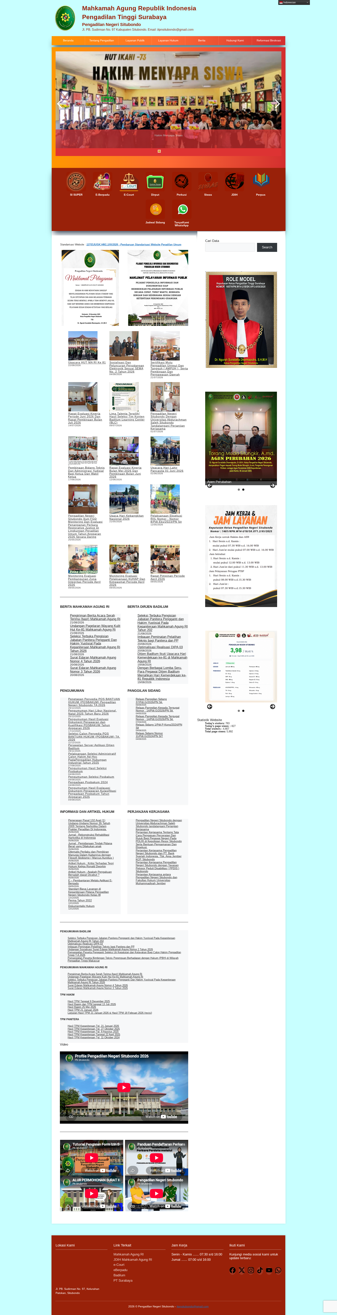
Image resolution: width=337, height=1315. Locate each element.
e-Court (119, 1265)
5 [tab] (169, 151)
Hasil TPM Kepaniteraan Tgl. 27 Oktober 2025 (94, 1028)
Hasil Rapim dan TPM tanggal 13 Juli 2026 (92, 1004)
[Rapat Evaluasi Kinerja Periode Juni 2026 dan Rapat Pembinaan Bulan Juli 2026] (83, 397)
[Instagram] (251, 1271)
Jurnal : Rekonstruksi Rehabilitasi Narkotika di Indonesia (88, 836)
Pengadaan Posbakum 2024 (88, 782)
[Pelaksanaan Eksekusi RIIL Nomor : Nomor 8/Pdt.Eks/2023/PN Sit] (165, 499)
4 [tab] (164, 151)
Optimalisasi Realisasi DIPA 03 (160, 647)
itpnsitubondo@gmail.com (193, 1306)
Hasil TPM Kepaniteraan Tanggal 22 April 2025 (94, 1034)
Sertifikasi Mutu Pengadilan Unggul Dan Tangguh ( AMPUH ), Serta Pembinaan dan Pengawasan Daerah (169, 368)
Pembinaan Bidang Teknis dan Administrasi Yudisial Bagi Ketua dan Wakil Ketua (86, 472)
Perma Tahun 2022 (80, 900)
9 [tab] (188, 151)
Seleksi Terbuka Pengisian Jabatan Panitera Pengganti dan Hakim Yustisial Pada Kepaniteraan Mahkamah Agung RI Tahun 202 (162, 623)
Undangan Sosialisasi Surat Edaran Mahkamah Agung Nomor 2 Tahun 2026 (110, 949)
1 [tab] (149, 151)
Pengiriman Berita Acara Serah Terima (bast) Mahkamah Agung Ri (95, 617)
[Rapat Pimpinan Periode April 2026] (165, 559)
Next (276, 103)
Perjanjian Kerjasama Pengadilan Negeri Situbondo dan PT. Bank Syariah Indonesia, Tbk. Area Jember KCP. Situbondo (159, 855)
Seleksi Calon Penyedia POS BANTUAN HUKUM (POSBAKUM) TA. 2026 (94, 736)
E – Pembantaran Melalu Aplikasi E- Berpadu (90, 882)
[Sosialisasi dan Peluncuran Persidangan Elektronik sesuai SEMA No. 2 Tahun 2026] (124, 346)
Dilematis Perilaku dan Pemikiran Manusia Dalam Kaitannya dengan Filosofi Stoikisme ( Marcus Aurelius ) (91, 854)
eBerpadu (120, 1270)
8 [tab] (183, 151)
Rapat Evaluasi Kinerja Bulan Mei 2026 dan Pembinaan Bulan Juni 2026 (125, 472)
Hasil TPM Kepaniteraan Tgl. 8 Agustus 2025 (93, 1031)
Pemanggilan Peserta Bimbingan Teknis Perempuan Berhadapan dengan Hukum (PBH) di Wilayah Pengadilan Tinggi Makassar (123, 959)
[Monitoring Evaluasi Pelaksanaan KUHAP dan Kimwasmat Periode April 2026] (124, 559)
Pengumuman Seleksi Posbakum (91, 776)
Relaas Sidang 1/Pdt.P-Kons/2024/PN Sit (159, 726)
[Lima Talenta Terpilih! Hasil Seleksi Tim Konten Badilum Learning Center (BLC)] (124, 397)
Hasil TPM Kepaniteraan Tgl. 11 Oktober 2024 (94, 1037)
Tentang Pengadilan (101, 40)
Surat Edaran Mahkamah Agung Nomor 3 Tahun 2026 (93, 669)
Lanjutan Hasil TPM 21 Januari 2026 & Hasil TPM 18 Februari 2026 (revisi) (110, 1012)
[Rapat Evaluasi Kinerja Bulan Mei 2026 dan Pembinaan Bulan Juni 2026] (124, 451)
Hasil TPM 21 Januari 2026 (83, 1009)
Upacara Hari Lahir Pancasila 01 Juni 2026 (167, 469)
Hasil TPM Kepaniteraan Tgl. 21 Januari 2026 (93, 1025)
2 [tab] (154, 151)
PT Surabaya (123, 1280)
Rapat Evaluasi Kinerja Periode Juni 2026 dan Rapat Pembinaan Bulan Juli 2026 (85, 418)
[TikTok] (260, 1271)
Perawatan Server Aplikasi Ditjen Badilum (91, 747)
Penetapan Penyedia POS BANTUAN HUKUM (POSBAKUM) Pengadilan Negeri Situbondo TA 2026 (94, 702)
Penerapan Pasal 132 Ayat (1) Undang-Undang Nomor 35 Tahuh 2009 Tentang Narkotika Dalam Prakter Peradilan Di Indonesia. (89, 825)
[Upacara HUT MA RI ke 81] (83, 346)
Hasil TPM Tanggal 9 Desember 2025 (89, 1001)
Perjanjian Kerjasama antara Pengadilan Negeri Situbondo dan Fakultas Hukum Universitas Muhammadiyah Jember (156, 879)
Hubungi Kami (235, 40)
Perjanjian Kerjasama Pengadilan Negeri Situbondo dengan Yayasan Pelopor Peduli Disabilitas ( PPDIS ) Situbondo (157, 867)
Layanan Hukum (168, 40)
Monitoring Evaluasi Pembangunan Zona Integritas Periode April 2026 (84, 580)
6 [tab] (173, 151)
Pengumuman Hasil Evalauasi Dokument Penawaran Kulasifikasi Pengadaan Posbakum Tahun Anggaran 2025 (92, 792)
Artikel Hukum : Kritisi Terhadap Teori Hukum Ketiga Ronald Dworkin (91, 865)
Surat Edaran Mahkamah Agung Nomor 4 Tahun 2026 (93, 659)
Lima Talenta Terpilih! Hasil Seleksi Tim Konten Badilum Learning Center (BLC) (127, 418)
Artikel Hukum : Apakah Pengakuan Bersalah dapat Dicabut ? (90, 873)
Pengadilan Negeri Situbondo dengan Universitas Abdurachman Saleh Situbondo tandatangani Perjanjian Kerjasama (169, 421)
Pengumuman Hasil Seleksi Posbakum (87, 770)
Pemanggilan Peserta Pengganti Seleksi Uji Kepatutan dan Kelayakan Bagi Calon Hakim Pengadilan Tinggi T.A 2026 (124, 954)
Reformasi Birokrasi (269, 40)
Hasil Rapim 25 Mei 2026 (82, 1007)
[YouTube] (269, 1271)
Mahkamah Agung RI (129, 1254)
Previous (60, 103)
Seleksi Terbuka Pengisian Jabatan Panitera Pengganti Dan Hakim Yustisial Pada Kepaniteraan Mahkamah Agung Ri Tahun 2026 (95, 643)
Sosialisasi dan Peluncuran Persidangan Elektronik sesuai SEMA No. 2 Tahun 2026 (126, 367)
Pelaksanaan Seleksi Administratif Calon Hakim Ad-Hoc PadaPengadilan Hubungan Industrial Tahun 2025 (92, 758)
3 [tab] (159, 151)
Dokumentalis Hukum (81, 906)
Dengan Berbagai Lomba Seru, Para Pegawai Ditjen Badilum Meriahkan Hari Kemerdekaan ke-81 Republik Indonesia (161, 673)
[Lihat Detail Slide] (241, 436)
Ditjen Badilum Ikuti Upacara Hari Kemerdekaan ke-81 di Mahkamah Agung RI (162, 657)
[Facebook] (232, 1271)
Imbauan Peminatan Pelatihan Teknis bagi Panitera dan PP (159, 638)
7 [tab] (178, 151)
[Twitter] (242, 1271)
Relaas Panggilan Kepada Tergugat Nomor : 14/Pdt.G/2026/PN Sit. (157, 709)
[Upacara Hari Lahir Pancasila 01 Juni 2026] (165, 451)
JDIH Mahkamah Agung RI (133, 1260)
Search (267, 247)
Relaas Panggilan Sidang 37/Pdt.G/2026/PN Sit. (151, 700)
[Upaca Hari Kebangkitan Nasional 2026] (124, 499)
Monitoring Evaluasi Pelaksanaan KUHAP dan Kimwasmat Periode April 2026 (127, 580)
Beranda (68, 40)
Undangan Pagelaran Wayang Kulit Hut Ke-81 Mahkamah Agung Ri (95, 627)
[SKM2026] (241, 666)
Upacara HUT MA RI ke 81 (87, 362)
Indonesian (289, 2)
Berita (201, 40)
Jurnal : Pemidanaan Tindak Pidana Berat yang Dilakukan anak (90, 845)
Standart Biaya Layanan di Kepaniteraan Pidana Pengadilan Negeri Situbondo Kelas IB (88, 891)
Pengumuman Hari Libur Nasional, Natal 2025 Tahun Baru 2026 (92, 712)
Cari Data (212, 241)
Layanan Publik (135, 40)
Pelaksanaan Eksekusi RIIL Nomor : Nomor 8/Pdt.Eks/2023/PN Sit (166, 518)
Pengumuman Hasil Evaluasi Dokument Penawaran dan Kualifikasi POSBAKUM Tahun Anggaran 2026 (89, 724)
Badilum (119, 1275)
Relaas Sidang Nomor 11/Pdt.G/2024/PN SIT (149, 735)
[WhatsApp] (278, 1271)
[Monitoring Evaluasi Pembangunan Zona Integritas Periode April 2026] (83, 559)
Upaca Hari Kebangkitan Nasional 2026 (126, 517)
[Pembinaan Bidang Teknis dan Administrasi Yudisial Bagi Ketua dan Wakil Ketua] (83, 451)
